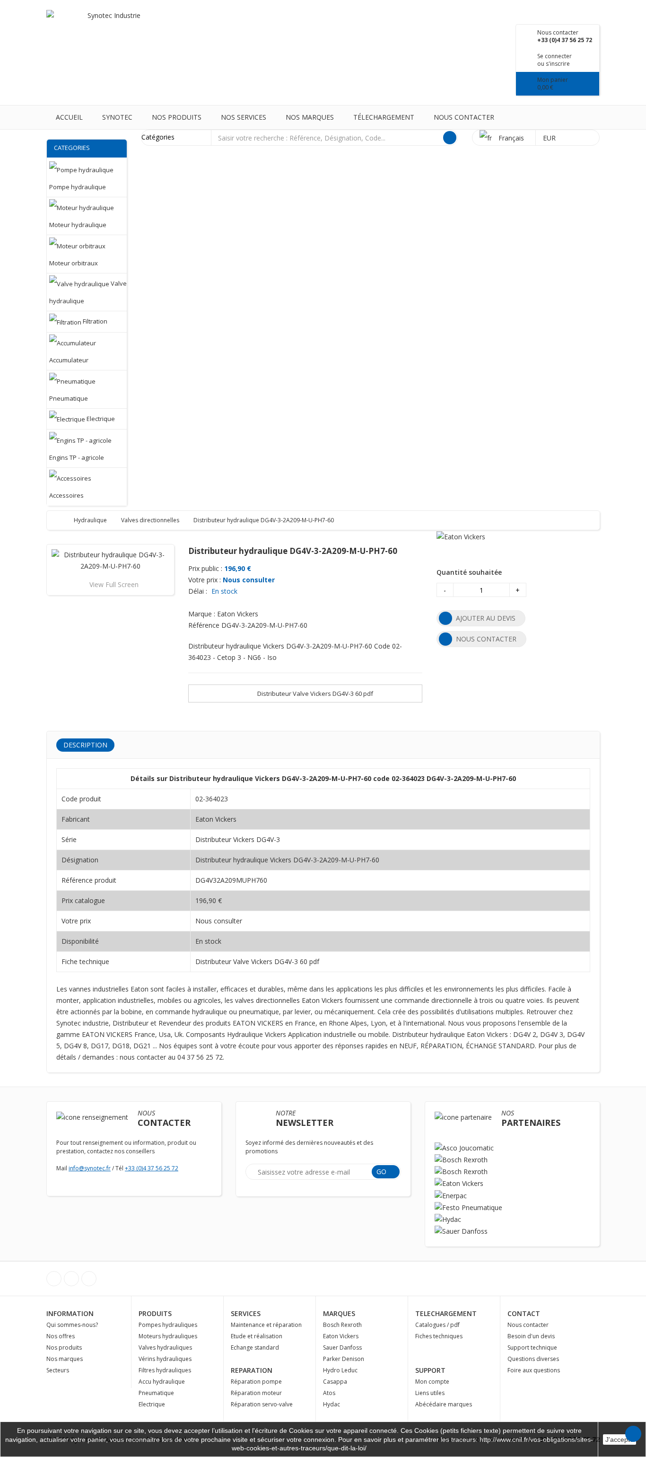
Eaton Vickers (340, 1336)
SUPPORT (430, 1370)
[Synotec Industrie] (110, 28)
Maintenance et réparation (266, 1325)
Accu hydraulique (162, 1382)
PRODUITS (155, 1313)
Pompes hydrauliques (168, 1325)
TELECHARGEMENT (446, 1313)
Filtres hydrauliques (165, 1370)
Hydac (331, 1404)
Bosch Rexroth (342, 1325)
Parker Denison (343, 1359)
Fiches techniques (439, 1336)
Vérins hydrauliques (165, 1359)
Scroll (633, 1434)
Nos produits (176, 117)
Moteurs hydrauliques (168, 1336)
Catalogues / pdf (437, 1325)
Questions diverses (533, 1359)
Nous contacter (464, 117)
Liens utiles (430, 1393)
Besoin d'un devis (531, 1336)
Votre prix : (204, 579)
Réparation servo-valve (262, 1404)
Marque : (201, 613)
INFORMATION (70, 1313)
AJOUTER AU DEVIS (485, 618)
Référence (203, 625)
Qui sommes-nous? (72, 1325)
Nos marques (310, 117)
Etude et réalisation (256, 1336)
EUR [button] (550, 137)
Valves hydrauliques (165, 1347)
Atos (329, 1393)
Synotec (117, 117)
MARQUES (339, 1313)
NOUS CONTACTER (486, 638)
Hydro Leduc (340, 1370)
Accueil (69, 117)
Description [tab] (85, 744)
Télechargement (383, 117)
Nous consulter (249, 579)
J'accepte (619, 1439)
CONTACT (523, 1313)
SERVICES (246, 1313)
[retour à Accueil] (63, 520)
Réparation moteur (256, 1393)
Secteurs (57, 1370)
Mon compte (432, 1382)
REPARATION (251, 1370)
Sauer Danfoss (342, 1347)
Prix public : (205, 568)
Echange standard (255, 1347)
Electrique (152, 1404)
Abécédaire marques (443, 1404)
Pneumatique (156, 1393)
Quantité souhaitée (469, 572)
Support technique (532, 1347)
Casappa (335, 1382)
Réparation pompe (256, 1382)
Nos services (243, 117)
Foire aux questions (533, 1370)
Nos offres (60, 1336)
